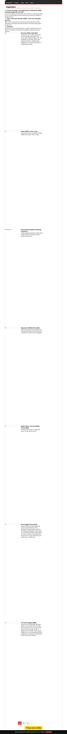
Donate (32, 2)
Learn (22, 2)
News (27, 2)
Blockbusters (9, 2)
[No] (65, 732)
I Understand (48, 732)
